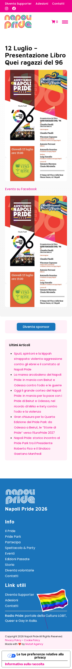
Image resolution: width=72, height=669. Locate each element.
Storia (9, 564)
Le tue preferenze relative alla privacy (40, 655)
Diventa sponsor (36, 326)
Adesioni (42, 4)
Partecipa (13, 542)
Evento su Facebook (21, 189)
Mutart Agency (34, 644)
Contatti (58, 4)
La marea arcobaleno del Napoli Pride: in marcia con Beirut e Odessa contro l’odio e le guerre (38, 379)
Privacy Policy (13, 640)
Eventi (10, 553)
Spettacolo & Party (20, 548)
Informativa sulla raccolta (24, 664)
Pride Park (13, 536)
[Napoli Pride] (18, 28)
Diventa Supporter (18, 4)
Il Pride (10, 531)
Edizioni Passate (17, 559)
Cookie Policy (32, 640)
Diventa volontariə (19, 570)
